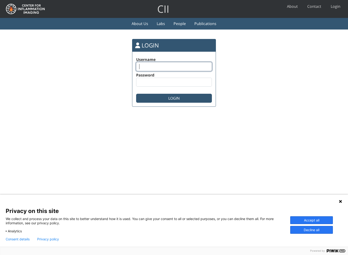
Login (335, 6)
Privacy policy (48, 239)
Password (145, 75)
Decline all (311, 230)
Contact (314, 6)
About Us (140, 23)
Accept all (311, 220)
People (180, 23)
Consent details (18, 239)
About (292, 6)
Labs (161, 23)
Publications (205, 23)
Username (146, 59)
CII (163, 9)
